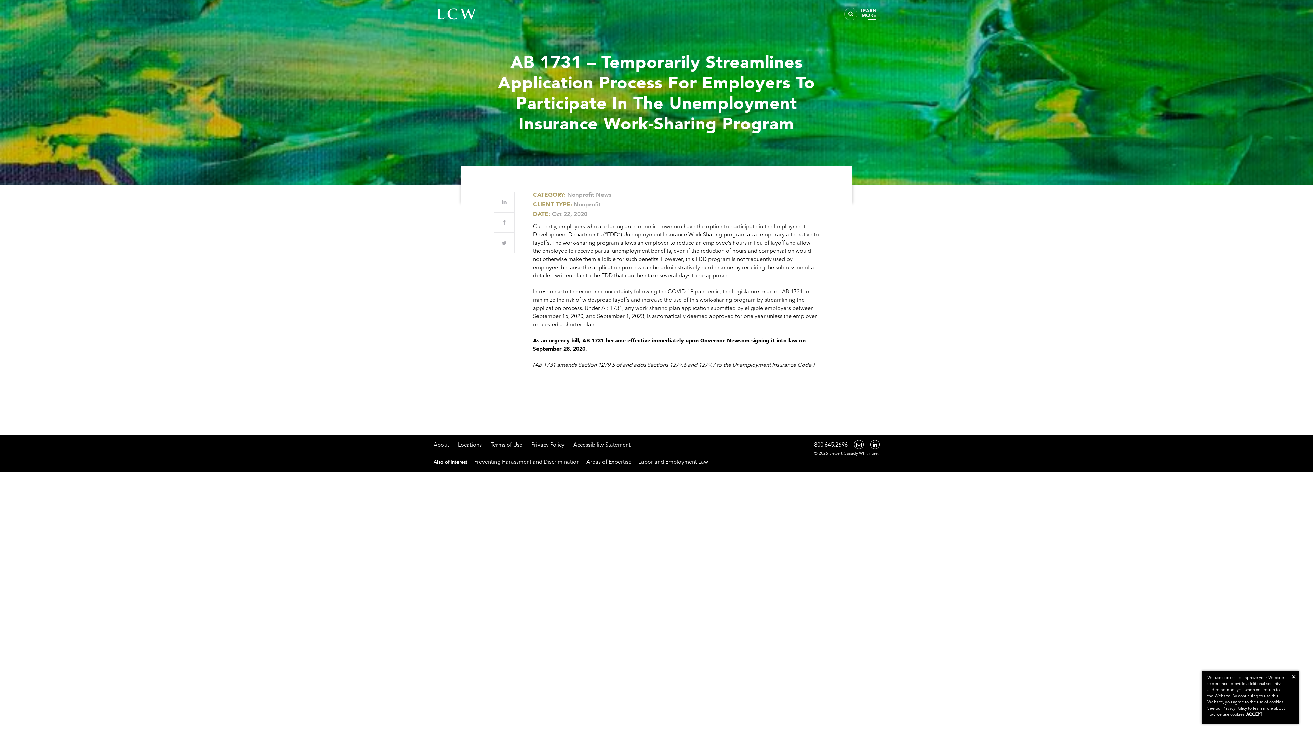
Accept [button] (1254, 714)
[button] (1294, 676)
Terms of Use (506, 444)
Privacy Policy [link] (1235, 708)
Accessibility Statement (602, 444)
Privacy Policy (548, 444)
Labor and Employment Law (673, 461)
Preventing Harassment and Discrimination (527, 461)
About (441, 444)
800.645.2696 (831, 444)
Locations (470, 444)
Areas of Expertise (609, 461)
